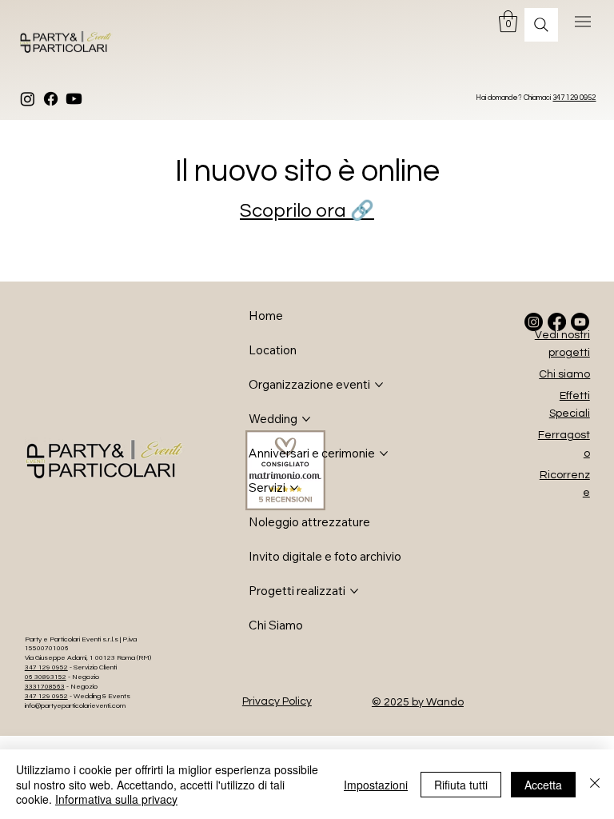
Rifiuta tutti (461, 785)
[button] (508, 21)
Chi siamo (564, 374)
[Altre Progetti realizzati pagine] (354, 591)
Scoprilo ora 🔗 (307, 211)
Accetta (543, 785)
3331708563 (45, 686)
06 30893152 (45, 677)
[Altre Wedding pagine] (306, 419)
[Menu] (584, 22)
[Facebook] (51, 99)
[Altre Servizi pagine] (294, 488)
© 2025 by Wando (418, 702)
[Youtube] (74, 99)
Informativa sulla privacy (116, 799)
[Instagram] (27, 99)
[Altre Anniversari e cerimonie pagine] (384, 453)
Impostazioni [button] (376, 785)
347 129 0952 (574, 98)
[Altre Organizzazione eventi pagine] (379, 385)
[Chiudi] (594, 784)
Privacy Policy (277, 701)
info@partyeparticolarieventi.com (75, 705)
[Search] (541, 25)
